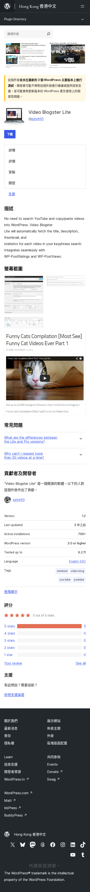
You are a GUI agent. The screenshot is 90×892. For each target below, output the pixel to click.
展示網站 (53, 721)
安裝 (12, 172)
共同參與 (53, 757)
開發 (12, 183)
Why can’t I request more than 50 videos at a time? (24, 456)
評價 (12, 161)
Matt (10, 800)
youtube (79, 579)
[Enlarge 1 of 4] (38, 281)
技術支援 (11, 764)
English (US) (77, 561)
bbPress (12, 808)
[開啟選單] (83, 6)
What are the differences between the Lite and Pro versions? (30, 440)
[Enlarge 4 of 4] (80, 337)
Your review (13, 663)
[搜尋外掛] (48, 34)
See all (81, 663)
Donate (55, 772)
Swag (53, 779)
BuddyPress (15, 815)
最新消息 (11, 728)
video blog (77, 571)
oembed (62, 571)
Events (52, 764)
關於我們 (11, 721)
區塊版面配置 (57, 743)
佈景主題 (53, 728)
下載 (10, 134)
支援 (11, 194)
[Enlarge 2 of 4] (80, 281)
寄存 (7, 736)
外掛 (50, 736)
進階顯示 (11, 592)
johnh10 (38, 119)
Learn (8, 757)
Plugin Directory (15, 19)
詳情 (12, 150)
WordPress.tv (16, 779)
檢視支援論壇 (14, 695)
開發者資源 (12, 772)
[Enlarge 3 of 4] (38, 323)
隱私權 (9, 743)
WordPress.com (18, 793)
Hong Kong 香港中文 (30, 834)
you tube (65, 579)
